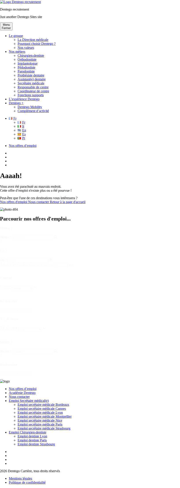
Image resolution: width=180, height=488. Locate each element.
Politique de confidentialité (27, 482)
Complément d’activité (33, 111)
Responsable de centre (33, 87)
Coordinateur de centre (33, 91)
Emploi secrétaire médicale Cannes (42, 408)
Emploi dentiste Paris (32, 440)
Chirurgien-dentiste (31, 55)
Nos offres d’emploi (22, 145)
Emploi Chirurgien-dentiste (27, 432)
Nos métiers (17, 51)
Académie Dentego (22, 393)
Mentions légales (20, 478)
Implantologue (28, 63)
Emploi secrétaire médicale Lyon (40, 412)
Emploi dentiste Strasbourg (36, 444)
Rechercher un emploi (15, 310)
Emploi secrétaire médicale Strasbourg (44, 428)
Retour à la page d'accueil (67, 202)
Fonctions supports (31, 95)
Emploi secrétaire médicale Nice (40, 420)
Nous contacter (39, 202)
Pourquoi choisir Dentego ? (37, 44)
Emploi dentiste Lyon (32, 436)
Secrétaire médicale (31, 83)
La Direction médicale (33, 40)
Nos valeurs (26, 47)
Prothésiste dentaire (31, 75)
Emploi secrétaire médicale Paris (40, 424)
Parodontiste (26, 71)
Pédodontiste (26, 67)
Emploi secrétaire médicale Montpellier (45, 416)
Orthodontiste (27, 59)
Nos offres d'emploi (14, 202)
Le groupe (16, 36)
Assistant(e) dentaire (32, 79)
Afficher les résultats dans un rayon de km (36, 265)
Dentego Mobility (30, 107)
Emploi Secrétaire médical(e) (29, 400)
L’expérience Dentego (24, 99)
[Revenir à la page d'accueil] (20, 2)
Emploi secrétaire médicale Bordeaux (43, 404)
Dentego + (16, 103)
